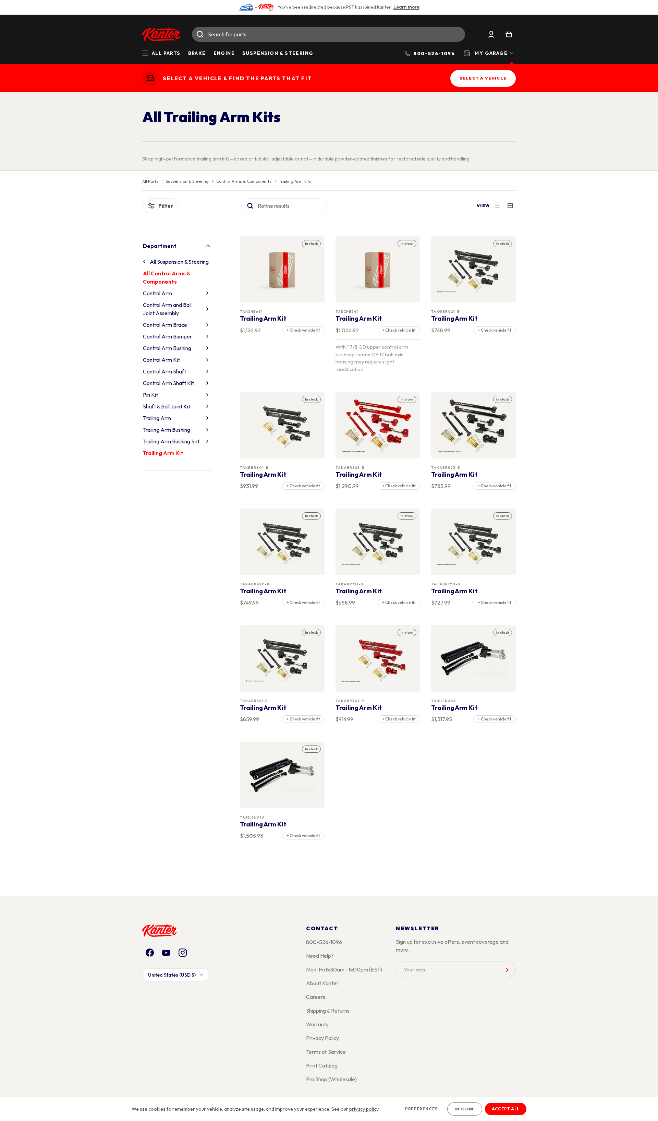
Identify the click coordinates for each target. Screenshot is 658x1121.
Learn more (406, 7)
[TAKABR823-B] (473, 425)
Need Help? (320, 955)
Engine (224, 53)
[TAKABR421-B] (282, 658)
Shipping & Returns (328, 1010)
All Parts (150, 181)
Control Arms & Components (243, 181)
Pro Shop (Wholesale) (331, 1079)
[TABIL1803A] (282, 775)
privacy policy (363, 1109)
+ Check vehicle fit (303, 330)
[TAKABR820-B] (282, 542)
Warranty (317, 1024)
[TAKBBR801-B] (282, 425)
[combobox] (328, 34)
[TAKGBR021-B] (473, 269)
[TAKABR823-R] (378, 425)
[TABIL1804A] (473, 658)
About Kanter (322, 983)
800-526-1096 (324, 942)
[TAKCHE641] (378, 269)
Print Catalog (322, 1065)
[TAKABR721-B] (378, 542)
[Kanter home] (150, 78)
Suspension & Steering (277, 53)
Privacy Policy (322, 1038)
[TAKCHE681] (282, 269)
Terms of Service (326, 1051)
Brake (197, 53)
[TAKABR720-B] (473, 542)
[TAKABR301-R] (378, 658)
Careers (315, 996)
